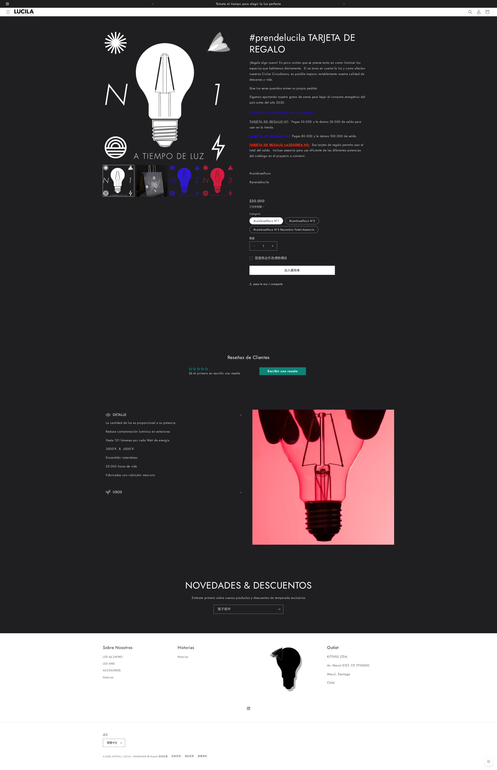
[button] (8, 12)
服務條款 (202, 756)
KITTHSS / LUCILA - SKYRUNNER (129, 756)
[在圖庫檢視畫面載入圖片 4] (218, 180)
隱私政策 (189, 756)
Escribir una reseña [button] (283, 371)
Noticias (108, 677)
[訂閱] (279, 609)
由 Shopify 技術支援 (157, 756)
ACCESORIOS (112, 670)
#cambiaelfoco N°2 (302, 221)
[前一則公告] (153, 4)
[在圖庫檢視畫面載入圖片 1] (118, 180)
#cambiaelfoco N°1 (266, 221)
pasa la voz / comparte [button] (267, 284)
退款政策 (176, 756)
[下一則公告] (344, 4)
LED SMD (109, 663)
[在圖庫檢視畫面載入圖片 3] (185, 180)
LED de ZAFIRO (113, 657)
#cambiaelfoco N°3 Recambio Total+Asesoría (284, 230)
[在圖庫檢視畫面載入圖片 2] (151, 180)
